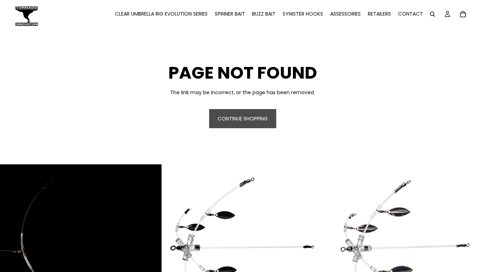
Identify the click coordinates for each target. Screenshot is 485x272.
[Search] (432, 14)
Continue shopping (243, 118)
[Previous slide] (172, 245)
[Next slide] (312, 245)
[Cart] (463, 14)
